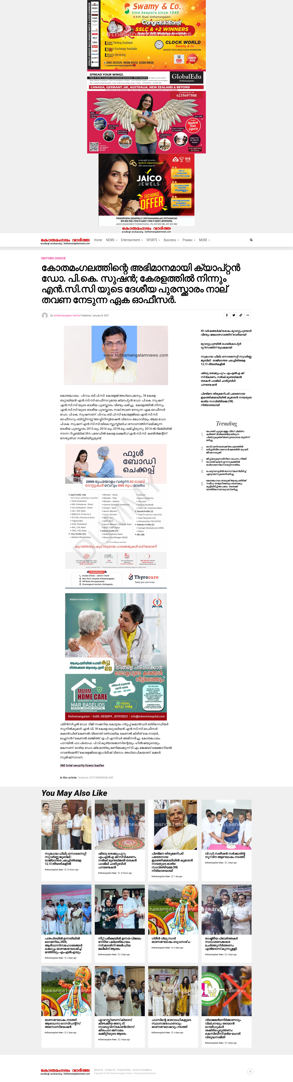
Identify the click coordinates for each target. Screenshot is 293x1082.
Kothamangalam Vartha (67, 315)
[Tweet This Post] (234, 315)
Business (170, 240)
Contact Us (110, 1070)
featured (83, 777)
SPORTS (151, 240)
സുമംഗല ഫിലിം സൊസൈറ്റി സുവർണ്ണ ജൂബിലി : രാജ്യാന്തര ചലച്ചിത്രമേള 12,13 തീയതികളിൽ (226, 360)
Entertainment (130, 240)
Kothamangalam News (54, 869)
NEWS (110, 240)
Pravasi (187, 240)
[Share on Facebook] (227, 315)
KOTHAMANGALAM (101, 777)
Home (98, 240)
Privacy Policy (124, 1070)
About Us (98, 1070)
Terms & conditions (142, 1070)
